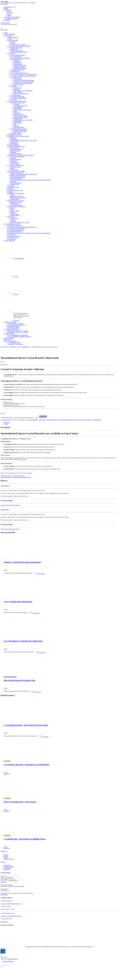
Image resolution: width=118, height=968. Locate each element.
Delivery (6, 8)
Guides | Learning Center (10, 341)
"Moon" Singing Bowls (16, 178)
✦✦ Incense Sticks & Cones (17, 102)
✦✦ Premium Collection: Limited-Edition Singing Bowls (21, 227)
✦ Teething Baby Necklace (17, 70)
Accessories (13, 181)
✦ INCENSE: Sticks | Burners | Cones (17, 101)
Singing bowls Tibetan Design (18, 175)
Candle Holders (14, 169)
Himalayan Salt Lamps (16, 47)
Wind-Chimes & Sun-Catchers (18, 197)
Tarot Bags (13, 158)
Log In (9, 14)
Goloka (15, 111)
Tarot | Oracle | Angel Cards (17, 156)
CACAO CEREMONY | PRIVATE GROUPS (19, 336)
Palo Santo (13, 137)
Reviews (6, 857)
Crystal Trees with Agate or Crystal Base (23, 81)
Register (9, 11)
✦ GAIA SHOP (8, 35)
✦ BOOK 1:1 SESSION (10, 322)
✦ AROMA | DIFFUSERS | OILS (16, 146)
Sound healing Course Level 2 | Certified (17, 332)
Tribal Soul (16, 125)
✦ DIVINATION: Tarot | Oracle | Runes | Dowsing (20, 155)
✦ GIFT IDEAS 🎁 (12, 40)
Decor (11, 209)
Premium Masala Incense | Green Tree (23, 120)
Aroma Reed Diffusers (16, 153)
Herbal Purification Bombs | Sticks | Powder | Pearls (23, 140)
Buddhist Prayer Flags (16, 202)
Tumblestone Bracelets (19, 67)
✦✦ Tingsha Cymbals (12, 237)
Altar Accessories (14, 164)
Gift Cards (13, 41)
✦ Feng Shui (10, 192)
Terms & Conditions (9, 866)
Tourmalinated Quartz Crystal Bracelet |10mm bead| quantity (17, 417)
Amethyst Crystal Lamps (16, 50)
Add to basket (43, 416)
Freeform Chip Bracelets (19, 65)
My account (10, 12)
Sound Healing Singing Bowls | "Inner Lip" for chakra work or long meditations (30, 180)
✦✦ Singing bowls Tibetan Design (16, 228)
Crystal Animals (17, 87)
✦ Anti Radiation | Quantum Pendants (20, 58)
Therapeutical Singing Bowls (17, 177)
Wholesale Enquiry (9, 859)
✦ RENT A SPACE (9, 338)
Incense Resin (13, 142)
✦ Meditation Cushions (13, 187)
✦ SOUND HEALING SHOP (12, 224)
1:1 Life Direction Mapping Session (16, 325)
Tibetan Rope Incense (18, 127)
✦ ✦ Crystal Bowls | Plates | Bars (18, 73)
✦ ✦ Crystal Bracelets (16, 59)
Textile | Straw (10, 216)
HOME (6, 32)
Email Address (4, 879)
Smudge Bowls (14, 143)
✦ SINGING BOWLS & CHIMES (16, 171)
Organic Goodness (18, 114)
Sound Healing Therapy (13, 326)
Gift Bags (12, 219)
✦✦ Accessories (11, 234)
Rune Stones (13, 161)
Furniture (12, 212)
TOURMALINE (97, 419)
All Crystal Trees (17, 79)
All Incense (16, 104)
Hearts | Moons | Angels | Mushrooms (23, 90)
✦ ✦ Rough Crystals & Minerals (18, 98)
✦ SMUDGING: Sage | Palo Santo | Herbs (18, 136)
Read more (6, 774)
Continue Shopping (6, 419)
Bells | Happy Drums (15, 182)
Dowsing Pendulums (15, 159)
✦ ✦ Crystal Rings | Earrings (17, 55)
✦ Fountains (10, 189)
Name (2, 876)
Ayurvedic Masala (18, 107)
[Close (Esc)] (6, 965)
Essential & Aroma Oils (16, 149)
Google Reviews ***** (10, 7)
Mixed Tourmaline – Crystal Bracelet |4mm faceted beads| (16, 477)
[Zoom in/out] (1, 965)
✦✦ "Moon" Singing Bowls (14, 231)
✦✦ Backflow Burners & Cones (18, 128)
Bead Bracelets (17, 62)
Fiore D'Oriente (17, 108)
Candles (12, 168)
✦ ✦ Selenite (13, 99)
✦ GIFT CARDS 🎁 (9, 34)
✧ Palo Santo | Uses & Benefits (12, 17)
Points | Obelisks (17, 92)
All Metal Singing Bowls (16, 172)
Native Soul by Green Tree (20, 115)
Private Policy (7, 865)
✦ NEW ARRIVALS (12, 37)
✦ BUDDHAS (11, 185)
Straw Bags (13, 221)
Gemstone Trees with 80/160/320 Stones (23, 80)
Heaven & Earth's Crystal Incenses (22, 110)
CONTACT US (8, 339)
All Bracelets (16, 61)
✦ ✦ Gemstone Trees (15, 77)
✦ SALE (9, 38)
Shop (6, 347)
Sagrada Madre (17, 123)
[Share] (4, 965)
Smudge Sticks (14, 139)
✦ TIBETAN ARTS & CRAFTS (15, 200)
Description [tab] (7, 422)
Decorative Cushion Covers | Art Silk (19, 222)
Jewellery (12, 208)
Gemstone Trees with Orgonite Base (22, 83)
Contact (6, 854)
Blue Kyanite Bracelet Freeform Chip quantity (17, 691)
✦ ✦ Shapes (13, 86)
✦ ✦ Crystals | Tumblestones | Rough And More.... (23, 76)
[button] (4, 4)
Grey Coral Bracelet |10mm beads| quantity (16, 612)
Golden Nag (16, 112)
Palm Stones (16, 89)
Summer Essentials (15, 215)
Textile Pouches (14, 218)
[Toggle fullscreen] (3, 965)
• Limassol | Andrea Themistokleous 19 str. (11, 903)
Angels (12, 195)
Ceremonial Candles (15, 167)
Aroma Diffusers (14, 148)
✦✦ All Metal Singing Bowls (14, 225)
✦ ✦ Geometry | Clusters (16, 84)
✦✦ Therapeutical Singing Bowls (15, 230)
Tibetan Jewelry (14, 203)
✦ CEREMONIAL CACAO (14, 134)
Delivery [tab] (6, 424)
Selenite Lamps (14, 49)
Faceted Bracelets (17, 64)
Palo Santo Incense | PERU (20, 117)
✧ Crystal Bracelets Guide (10, 18)
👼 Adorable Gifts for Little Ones (18, 44)
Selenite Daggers (14, 162)
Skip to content (4, 1)
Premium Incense (17, 118)
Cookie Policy (7, 868)
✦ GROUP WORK (9, 333)
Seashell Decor (14, 213)
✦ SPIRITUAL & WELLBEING (15, 193)
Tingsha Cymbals (14, 184)
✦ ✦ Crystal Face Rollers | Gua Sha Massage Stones (23, 74)
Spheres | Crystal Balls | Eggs (20, 93)
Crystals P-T (89, 419)
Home (2, 347)
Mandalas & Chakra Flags (17, 196)
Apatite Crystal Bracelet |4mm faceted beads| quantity (19, 573)
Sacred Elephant (17, 121)
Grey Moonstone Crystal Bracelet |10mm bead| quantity (19, 652)
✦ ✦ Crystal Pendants (16, 56)
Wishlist (9, 15)
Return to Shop (14, 959)
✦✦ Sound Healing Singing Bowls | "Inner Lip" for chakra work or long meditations (28, 233)
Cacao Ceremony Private (13, 327)
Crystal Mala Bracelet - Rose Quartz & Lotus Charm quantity (21, 736)
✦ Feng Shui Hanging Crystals (15, 190)
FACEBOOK (11, 473)
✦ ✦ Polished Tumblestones (17, 96)
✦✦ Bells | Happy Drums (13, 236)
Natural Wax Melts (15, 150)
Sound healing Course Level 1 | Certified (17, 330)
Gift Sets (12, 43)
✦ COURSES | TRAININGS (11, 329)
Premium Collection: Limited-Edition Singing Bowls (23, 174)
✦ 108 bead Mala (14, 71)
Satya (14, 124)
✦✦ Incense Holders (15, 133)
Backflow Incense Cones (19, 131)
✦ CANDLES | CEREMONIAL (15, 165)
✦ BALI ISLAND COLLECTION (16, 206)
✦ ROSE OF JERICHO (13, 145)
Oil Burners (13, 152)
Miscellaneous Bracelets (19, 68)
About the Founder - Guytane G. (15, 323)
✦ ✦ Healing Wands (15, 95)
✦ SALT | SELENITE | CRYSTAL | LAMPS (19, 46)
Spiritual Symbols (14, 199)
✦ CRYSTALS (11, 53)
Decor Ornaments (14, 211)
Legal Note (7, 869)
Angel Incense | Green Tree (20, 105)
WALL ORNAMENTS (16, 205)
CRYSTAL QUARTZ (79, 419)
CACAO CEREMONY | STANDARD (17, 335)
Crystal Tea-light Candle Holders (18, 52)
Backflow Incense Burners (20, 130)
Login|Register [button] (7, 10)
